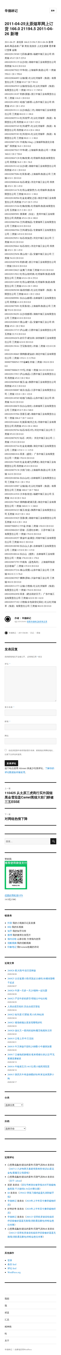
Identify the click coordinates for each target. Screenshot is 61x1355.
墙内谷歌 (12, 938)
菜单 (53, 10)
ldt (9, 1192)
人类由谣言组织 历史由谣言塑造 (24, 1006)
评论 (7, 663)
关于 (7, 1340)
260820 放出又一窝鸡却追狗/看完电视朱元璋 (30, 1030)
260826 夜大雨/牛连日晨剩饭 (22, 970)
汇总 (7, 1319)
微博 (10, 934)
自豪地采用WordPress (23, 1349)
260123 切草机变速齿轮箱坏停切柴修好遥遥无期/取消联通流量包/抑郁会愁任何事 (31, 1220)
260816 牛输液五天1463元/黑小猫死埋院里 (29, 1066)
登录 (10, 1260)
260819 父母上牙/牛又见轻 (21, 1038)
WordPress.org (14, 1272)
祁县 (7, 1312)
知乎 (10, 930)
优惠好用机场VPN (14, 895)
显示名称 (9, 707)
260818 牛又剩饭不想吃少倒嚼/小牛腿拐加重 (30, 1046)
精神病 (8, 1326)
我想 (7, 1298)
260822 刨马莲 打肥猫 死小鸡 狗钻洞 (26, 1014)
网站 (7, 735)
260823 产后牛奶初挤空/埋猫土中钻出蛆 (27, 998)
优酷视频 (12, 942)
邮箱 (7, 721)
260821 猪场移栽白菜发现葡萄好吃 (25, 1022)
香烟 (38, 632)
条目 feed (12, 1264)
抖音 (10, 922)
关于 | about (15, 1180)
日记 (32, 632)
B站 (9, 926)
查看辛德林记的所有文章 (37, 621)
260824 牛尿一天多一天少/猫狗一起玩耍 (27, 990)
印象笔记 (12, 946)
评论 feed (12, 1268)
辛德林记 (11, 10)
